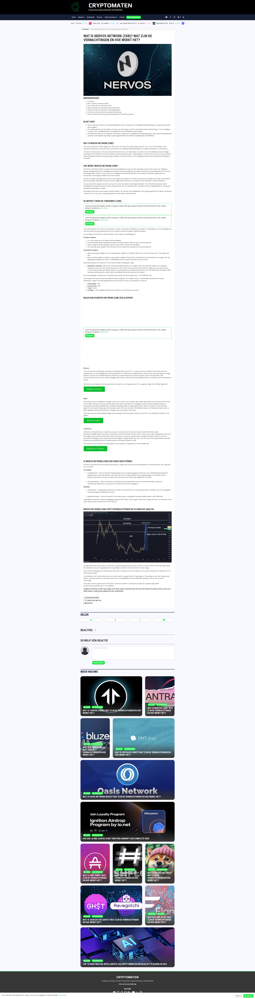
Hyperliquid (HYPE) (84, 23)
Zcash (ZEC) (145, 23)
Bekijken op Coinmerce (95, 448)
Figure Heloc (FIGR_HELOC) (115, 23)
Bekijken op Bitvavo (94, 389)
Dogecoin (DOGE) (173, 23)
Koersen (99, 17)
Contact (122, 17)
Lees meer (104, 208)
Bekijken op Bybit (93, 420)
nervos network (94, 597)
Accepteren (248, 996)
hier (105, 586)
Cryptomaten (85, 29)
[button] (179, 17)
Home (74, 17)
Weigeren (239, 996)
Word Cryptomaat (133, 17)
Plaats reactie (98, 663)
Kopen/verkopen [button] (110, 17)
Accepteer (89, 212)
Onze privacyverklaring (127, 984)
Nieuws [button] (80, 17)
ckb (86, 597)
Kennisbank (90, 17)
